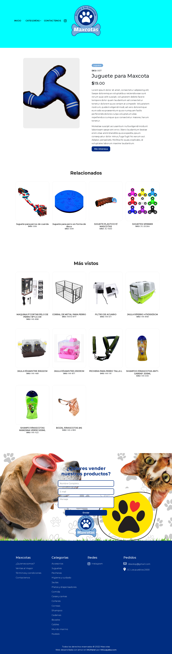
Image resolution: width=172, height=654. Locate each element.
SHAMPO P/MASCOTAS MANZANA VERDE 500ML (32, 429)
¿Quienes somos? (25, 563)
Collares (56, 601)
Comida (56, 592)
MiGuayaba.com (108, 650)
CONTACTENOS (52, 21)
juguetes (97, 65)
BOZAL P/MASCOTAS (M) (69, 428)
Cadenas (56, 615)
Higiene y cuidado (61, 577)
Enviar (86, 512)
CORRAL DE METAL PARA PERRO (69, 314)
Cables (55, 624)
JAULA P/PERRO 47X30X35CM (142, 314)
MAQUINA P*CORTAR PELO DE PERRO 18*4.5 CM (32, 315)
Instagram (97, 563)
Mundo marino (60, 629)
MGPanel (91, 650)
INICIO (17, 21)
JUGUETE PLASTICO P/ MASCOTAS (105, 225)
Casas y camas (59, 596)
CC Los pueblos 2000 (138, 570)
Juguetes (57, 568)
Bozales (56, 620)
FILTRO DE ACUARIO (105, 314)
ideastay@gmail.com (138, 564)
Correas (56, 606)
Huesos (56, 634)
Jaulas (55, 582)
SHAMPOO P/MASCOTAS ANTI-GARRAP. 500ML (142, 372)
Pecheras (57, 573)
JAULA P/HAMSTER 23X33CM (69, 371)
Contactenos (23, 577)
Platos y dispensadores (64, 587)
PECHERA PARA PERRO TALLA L (105, 371)
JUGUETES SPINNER (142, 224)
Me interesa (101, 149)
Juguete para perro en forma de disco (69, 225)
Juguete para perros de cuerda (32, 224)
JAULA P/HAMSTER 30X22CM (32, 371)
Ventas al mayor (24, 568)
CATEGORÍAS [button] (33, 21)
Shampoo (57, 610)
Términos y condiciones (28, 573)
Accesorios (57, 563)
